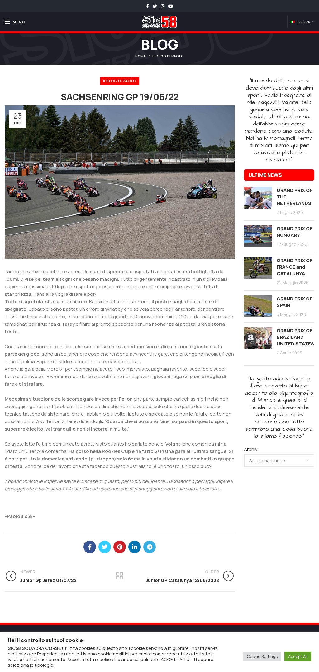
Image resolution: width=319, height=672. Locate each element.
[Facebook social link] (147, 6)
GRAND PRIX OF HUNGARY (294, 231)
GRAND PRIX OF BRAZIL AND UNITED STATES (295, 337)
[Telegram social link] (149, 547)
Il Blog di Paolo (168, 56)
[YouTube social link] (170, 6)
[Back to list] (119, 576)
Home (140, 56)
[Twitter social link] (155, 6)
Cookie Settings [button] (262, 656)
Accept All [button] (297, 656)
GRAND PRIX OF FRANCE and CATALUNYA (294, 267)
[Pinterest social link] (119, 547)
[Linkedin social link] (134, 547)
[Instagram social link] (162, 6)
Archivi (251, 449)
